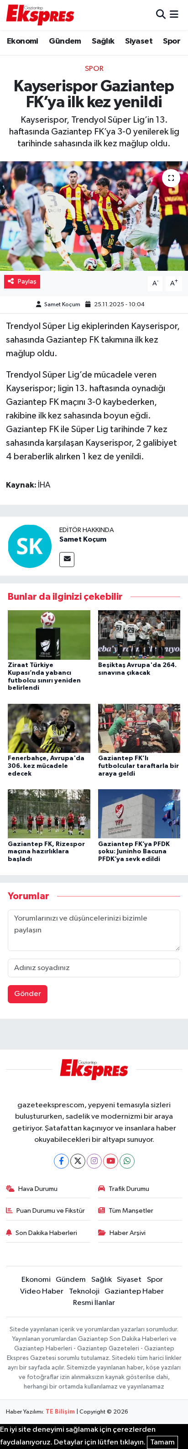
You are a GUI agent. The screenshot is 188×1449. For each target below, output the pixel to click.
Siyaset (138, 41)
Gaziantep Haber (134, 1291)
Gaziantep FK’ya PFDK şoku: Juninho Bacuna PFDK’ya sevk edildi (134, 852)
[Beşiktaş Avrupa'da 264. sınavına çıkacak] (139, 635)
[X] (77, 1161)
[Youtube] (110, 1161)
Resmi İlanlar (94, 1303)
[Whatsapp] (127, 1161)
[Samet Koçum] (30, 546)
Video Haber (41, 1291)
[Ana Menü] (174, 15)
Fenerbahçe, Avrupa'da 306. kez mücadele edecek (46, 766)
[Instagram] (94, 1161)
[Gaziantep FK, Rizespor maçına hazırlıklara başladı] (49, 813)
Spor (171, 41)
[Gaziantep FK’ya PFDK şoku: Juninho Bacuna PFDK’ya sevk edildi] (139, 813)
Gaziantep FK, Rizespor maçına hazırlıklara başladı (46, 852)
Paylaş (27, 281)
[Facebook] (61, 1161)
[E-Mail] (66, 559)
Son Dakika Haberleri (46, 1233)
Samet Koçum (62, 305)
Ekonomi (22, 41)
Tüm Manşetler (131, 1210)
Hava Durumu (37, 1188)
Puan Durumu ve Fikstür (50, 1210)
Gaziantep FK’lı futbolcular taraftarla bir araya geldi (138, 766)
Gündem (65, 41)
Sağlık (103, 41)
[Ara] (161, 15)
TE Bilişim (60, 1412)
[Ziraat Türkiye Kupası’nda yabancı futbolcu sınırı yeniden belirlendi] (49, 635)
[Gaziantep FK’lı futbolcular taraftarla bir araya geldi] (139, 728)
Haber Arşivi (128, 1233)
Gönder (27, 994)
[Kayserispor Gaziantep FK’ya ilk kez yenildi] (94, 216)
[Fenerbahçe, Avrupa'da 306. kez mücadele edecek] (49, 728)
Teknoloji (84, 1291)
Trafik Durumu (129, 1188)
